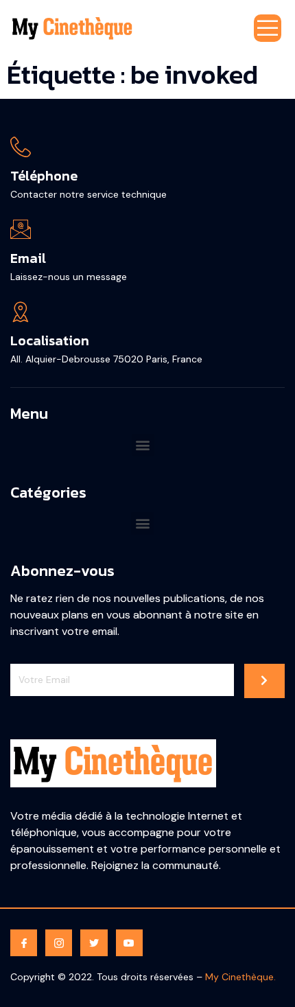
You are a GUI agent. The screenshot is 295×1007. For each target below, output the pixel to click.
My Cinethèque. (240, 977)
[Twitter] (93, 942)
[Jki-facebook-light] (23, 942)
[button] (143, 445)
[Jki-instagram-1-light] (58, 942)
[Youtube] (129, 942)
